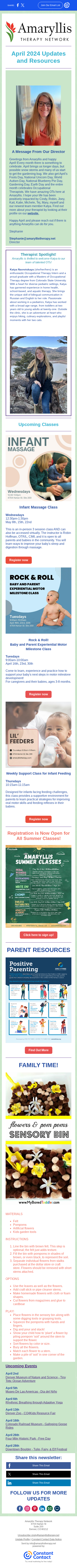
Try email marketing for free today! (38, 1561)
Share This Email (41, 1465)
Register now (18, 560)
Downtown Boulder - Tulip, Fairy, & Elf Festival (36, 1449)
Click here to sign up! (39, 935)
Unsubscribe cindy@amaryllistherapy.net (38, 1535)
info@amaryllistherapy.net (43, 1543)
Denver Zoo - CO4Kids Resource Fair (31, 1413)
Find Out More (39, 1050)
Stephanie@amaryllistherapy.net (32, 238)
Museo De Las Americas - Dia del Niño (31, 1391)
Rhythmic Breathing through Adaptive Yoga (34, 1402)
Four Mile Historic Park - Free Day (28, 1438)
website (32, 213)
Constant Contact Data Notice (47, 1539)
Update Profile (22, 1539)
